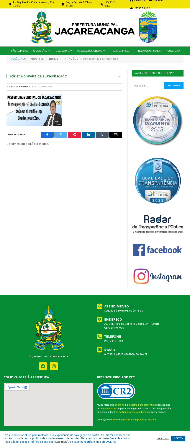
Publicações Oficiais (89, 50)
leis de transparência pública (130, 412)
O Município (40, 50)
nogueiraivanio (19, 87)
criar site (120, 404)
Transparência (119, 50)
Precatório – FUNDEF (149, 50)
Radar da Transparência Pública (138, 419)
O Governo (62, 50)
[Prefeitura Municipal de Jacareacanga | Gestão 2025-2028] (95, 27)
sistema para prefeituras (142, 404)
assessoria (108, 408)
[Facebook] (43, 366)
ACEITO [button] (178, 438)
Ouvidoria (173, 50)
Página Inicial (19, 50)
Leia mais (61, 441)
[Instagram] (54, 366)
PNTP (112, 419)
